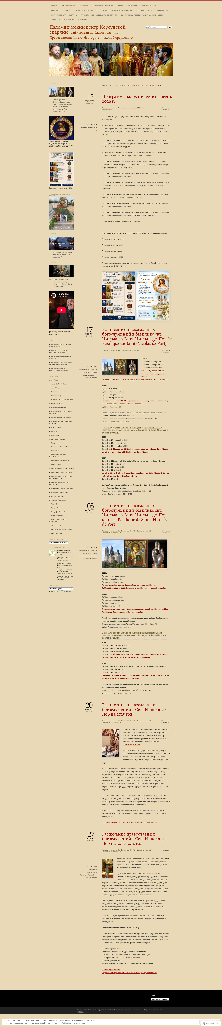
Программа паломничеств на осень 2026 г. (137, 98)
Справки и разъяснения (132, 745)
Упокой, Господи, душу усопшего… (64, 566)
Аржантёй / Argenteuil (58, 384)
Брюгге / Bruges (56, 396)
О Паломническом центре (102, 5)
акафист (82, 556)
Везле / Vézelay (56, 403)
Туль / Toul (55, 504)
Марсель (54, 431)
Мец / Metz (55, 435)
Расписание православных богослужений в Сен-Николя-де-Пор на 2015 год (135, 709)
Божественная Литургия (88, 370)
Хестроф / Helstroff (58, 512)
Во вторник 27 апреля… (65, 563)
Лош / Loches (56, 427)
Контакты (68, 10)
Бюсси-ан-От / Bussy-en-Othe (62, 400)
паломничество (88, 375)
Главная (54, 5)
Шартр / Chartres (57, 516)
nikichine (112, 108)
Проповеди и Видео (148, 5)
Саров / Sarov (56, 465)
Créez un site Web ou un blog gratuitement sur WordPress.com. (102, 1010)
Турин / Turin (55, 508)
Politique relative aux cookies (73, 1023)
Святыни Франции (68, 5)
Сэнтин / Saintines (57, 496)
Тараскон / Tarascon (58, 500)
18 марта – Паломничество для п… (64, 572)
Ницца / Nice (55, 443)
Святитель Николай (90, 372)
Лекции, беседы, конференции (61, 417)
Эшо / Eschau (56, 526)
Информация (56, 10)
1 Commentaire (164, 850)
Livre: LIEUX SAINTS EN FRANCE (87, 10)
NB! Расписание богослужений (128, 350)
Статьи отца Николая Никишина (62, 488)
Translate (67, 591)
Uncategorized (56, 533)
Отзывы (120, 5)
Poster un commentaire (165, 109)
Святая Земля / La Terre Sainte (62, 468)
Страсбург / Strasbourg (59, 492)
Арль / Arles (55, 388)
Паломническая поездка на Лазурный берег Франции (142, 15)
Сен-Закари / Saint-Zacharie (61, 472)
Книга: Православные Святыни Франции (152, 10)
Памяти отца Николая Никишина (62, 447)
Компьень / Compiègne (59, 407)
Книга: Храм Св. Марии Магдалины (64, 15)
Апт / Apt (54, 380)
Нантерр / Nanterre (58, 439)
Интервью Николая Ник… (65, 576)
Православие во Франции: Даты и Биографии (99, 15)
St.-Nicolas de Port (90, 559)
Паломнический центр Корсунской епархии (87, 29)
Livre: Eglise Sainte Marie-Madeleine (117, 10)
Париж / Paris (56, 451)
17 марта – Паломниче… (65, 570)
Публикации (132, 5)
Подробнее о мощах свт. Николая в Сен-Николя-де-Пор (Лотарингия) (129, 822)
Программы (83, 5)
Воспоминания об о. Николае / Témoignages (69, 20)
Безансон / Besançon (58, 392)
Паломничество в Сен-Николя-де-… (64, 559)
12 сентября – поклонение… (63, 578)
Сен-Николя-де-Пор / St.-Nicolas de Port (133, 531)
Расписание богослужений (127, 108)
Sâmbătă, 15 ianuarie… (65, 557)
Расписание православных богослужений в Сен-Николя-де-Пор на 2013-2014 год (135, 839)
